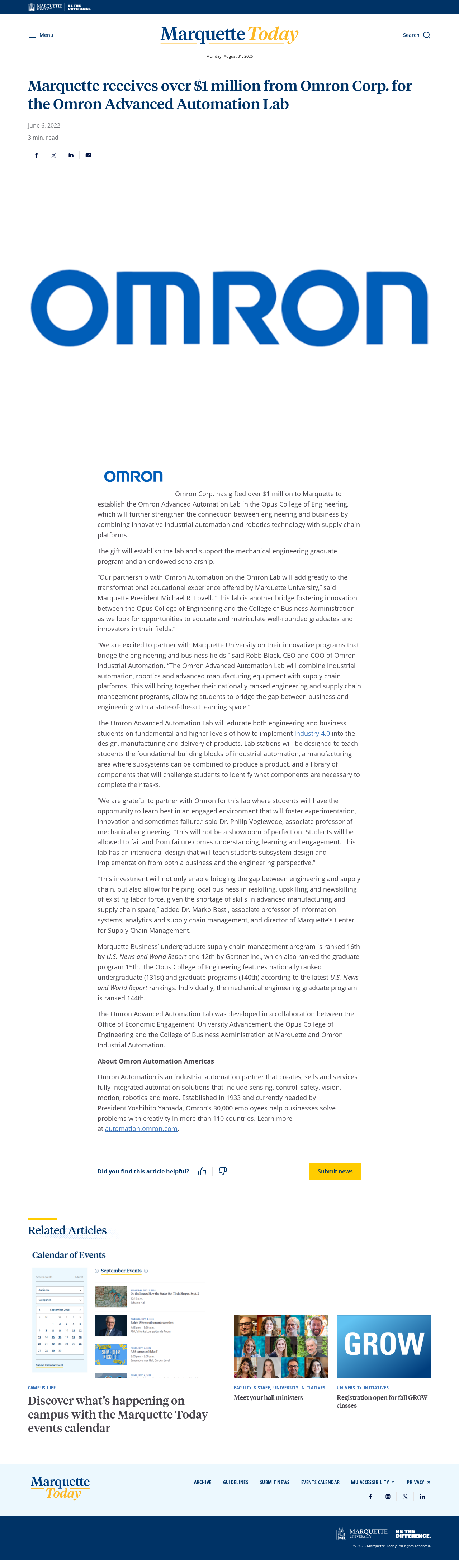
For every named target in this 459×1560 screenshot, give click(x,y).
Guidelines (236, 1482)
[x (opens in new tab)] (405, 1496)
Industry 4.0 (312, 733)
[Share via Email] (88, 155)
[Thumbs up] (202, 1171)
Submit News (275, 1482)
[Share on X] (53, 155)
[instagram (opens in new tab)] (388, 1496)
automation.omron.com (141, 1128)
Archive (203, 1482)
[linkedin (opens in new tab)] (422, 1496)
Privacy (416, 1482)
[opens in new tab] (59, 7)
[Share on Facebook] (36, 155)
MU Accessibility (370, 1482)
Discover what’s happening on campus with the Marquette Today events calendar (118, 1414)
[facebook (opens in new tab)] (370, 1496)
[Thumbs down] (222, 1171)
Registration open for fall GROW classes (382, 1401)
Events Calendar (320, 1482)
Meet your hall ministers (268, 1397)
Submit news (335, 1171)
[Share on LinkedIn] (71, 155)
